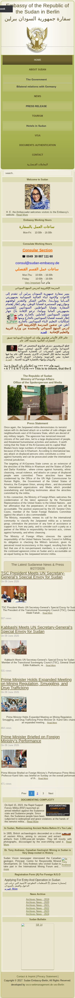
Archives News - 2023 (37, 911)
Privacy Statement (47, 976)
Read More (22, 214)
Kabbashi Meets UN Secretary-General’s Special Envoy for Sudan (36, 629)
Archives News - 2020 (37, 902)
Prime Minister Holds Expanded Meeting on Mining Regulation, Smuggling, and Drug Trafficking (36, 683)
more (6, 869)
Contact (37, 154)
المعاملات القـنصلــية (37, 164)
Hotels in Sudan (36, 125)
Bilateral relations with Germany (36, 86)
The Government (36, 79)
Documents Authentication (37, 145)
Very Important (32, 282)
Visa (37, 135)
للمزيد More (11, 888)
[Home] (38, 39)
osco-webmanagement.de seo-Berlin (45, 984)
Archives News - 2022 (37, 908)
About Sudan (37, 69)
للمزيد (44, 332)
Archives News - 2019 (37, 899)
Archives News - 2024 (37, 914)
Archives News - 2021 (38, 905)
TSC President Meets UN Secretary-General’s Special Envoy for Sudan (33, 575)
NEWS (37, 96)
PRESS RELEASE (36, 106)
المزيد (9, 359)
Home (37, 60)
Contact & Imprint (26, 976)
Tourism (37, 116)
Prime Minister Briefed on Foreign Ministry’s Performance (30, 739)
